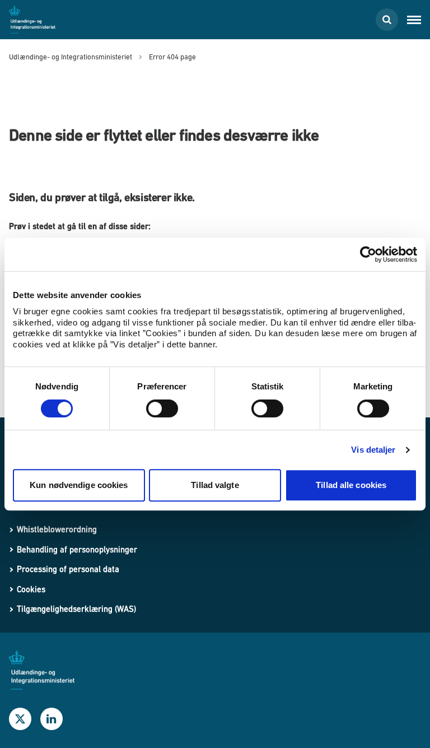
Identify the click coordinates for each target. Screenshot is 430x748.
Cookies (31, 589)
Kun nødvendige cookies (79, 485)
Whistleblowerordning (57, 529)
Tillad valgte (215, 485)
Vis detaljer (373, 449)
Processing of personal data (68, 569)
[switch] (162, 408)
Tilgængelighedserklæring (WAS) (76, 609)
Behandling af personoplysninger (77, 549)
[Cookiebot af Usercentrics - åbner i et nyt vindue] (368, 254)
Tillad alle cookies (351, 485)
